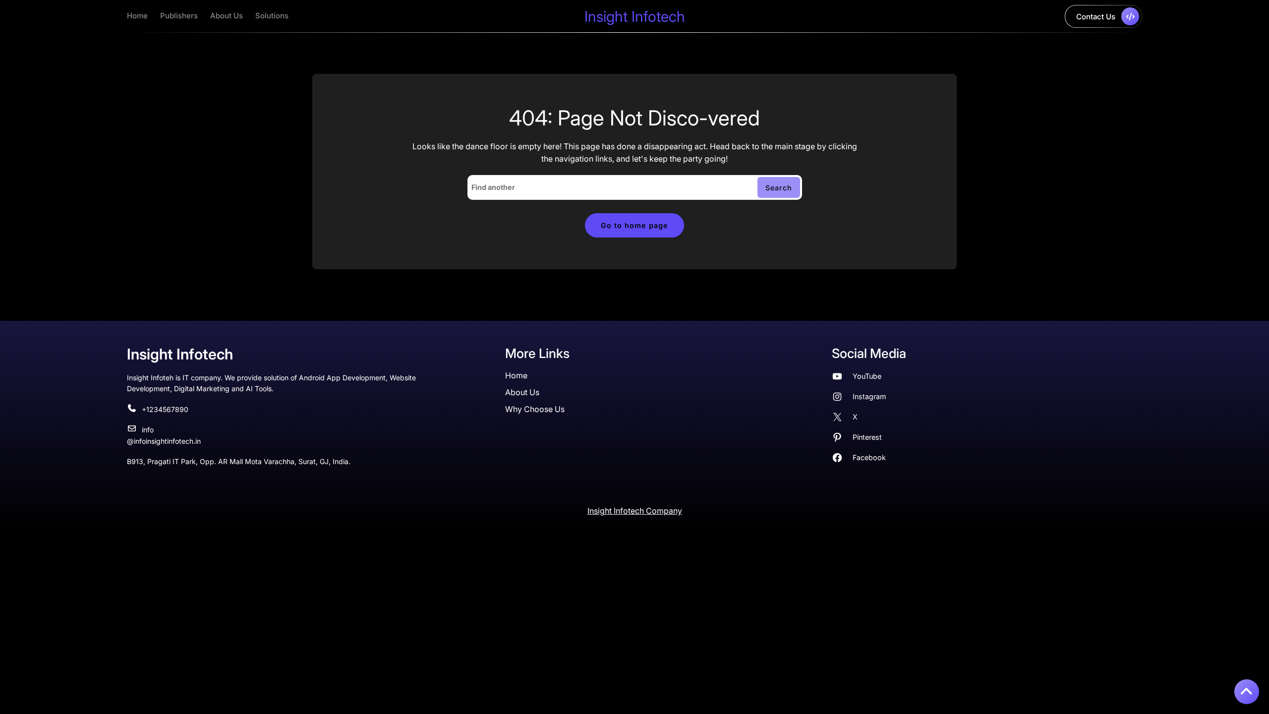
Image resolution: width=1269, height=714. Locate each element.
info (148, 429)
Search (778, 187)
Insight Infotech (634, 16)
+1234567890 (165, 409)
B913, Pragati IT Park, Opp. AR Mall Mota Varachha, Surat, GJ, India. (238, 461)
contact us (1095, 16)
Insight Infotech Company (634, 511)
